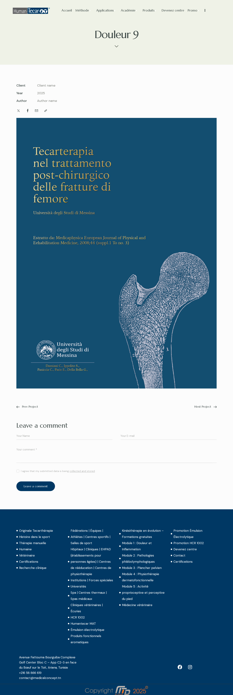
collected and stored (82, 471)
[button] (45, 111)
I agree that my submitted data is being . (58, 471)
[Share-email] (36, 111)
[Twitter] (18, 111)
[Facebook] (28, 111)
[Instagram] (190, 666)
